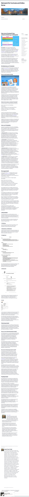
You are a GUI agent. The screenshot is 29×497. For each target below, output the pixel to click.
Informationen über (6, 68)
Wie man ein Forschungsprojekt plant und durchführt (25, 48)
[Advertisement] (14, 25)
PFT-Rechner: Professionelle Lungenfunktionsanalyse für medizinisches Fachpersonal (25, 41)
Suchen (23, 33)
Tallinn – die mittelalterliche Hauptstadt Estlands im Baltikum (5, 491)
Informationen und (7, 173)
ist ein (8, 172)
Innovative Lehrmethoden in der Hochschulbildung (24, 51)
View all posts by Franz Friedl (8, 487)
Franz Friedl (3, 447)
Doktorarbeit (10, 446)
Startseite (2, 17)
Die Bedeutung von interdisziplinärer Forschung (24, 45)
